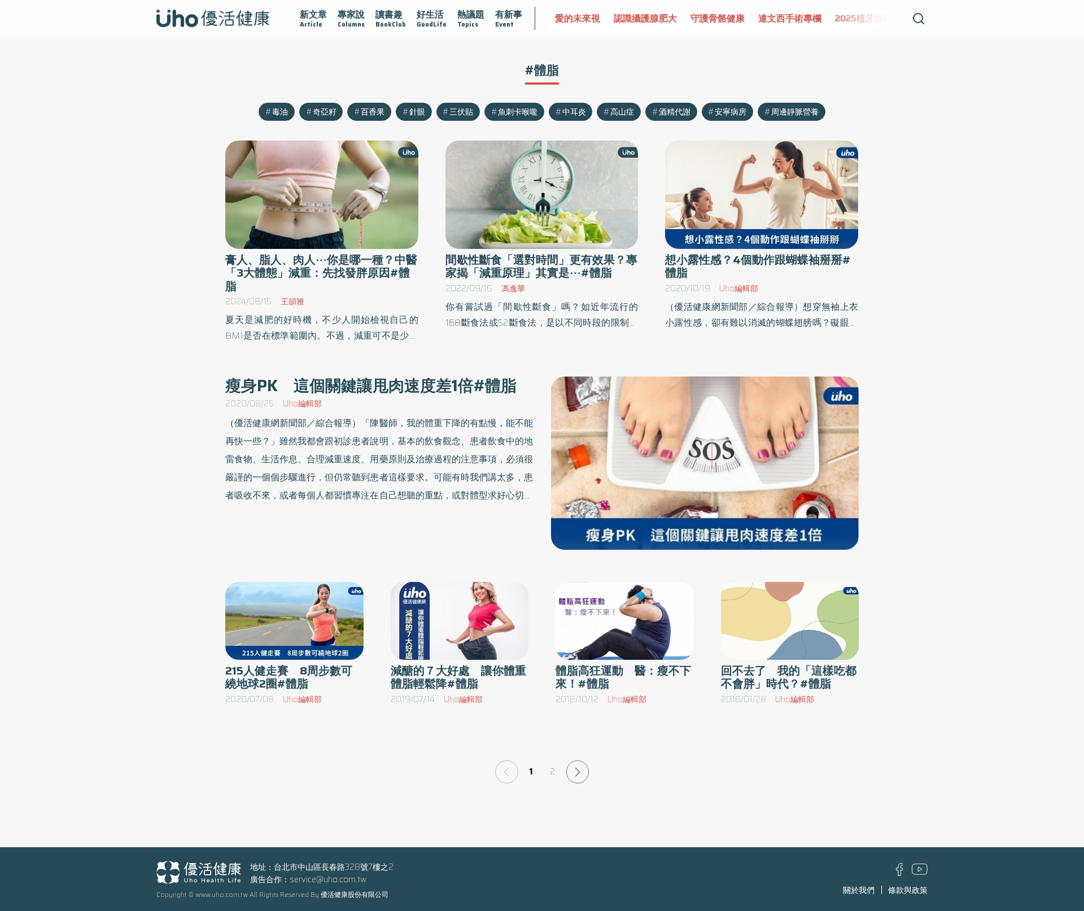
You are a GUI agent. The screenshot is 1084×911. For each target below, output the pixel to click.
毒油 (280, 112)
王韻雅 (292, 301)
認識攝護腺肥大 (645, 18)
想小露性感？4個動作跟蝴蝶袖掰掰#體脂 (758, 266)
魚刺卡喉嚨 (517, 112)
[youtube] (920, 872)
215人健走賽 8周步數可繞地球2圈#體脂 (288, 677)
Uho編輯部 (738, 288)
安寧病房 (730, 112)
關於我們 (859, 890)
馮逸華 (513, 288)
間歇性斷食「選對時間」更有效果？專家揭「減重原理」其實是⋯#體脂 (541, 266)
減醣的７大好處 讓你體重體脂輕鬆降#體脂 (458, 677)
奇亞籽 (324, 112)
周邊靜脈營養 (795, 112)
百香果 (372, 112)
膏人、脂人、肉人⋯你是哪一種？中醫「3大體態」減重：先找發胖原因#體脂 (321, 273)
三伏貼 (461, 112)
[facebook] (899, 873)
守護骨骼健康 (717, 18)
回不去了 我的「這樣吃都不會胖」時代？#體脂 (788, 677)
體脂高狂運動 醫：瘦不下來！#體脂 (623, 677)
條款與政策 (908, 890)
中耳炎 (574, 112)
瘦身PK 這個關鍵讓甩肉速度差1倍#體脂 (371, 385)
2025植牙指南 (864, 18)
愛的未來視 (577, 18)
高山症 (622, 112)
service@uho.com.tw (328, 879)
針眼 (417, 112)
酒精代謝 (674, 112)
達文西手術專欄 (789, 18)
